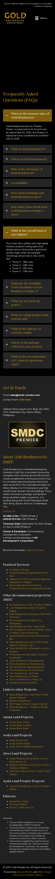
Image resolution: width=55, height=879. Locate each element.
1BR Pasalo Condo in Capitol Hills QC (28, 704)
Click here (25, 399)
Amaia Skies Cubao (19, 722)
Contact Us (9, 511)
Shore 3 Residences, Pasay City (25, 679)
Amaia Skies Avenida (20, 725)
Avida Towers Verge (19, 743)
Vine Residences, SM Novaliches (26, 670)
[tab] (27, 115)
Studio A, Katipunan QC (21, 807)
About (39, 875)
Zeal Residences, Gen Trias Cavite (27, 626)
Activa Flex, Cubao (19, 801)
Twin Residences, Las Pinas (23, 673)
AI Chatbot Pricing (19, 569)
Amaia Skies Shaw (18, 728)
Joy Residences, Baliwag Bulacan (26, 667)
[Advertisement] (27, 55)
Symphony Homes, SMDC (23, 682)
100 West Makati (18, 804)
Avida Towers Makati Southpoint (26, 746)
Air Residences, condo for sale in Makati (30, 604)
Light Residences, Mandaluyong (26, 660)
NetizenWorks (25, 872)
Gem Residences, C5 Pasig (23, 676)
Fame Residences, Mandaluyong (26, 664)
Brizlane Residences (20, 700)
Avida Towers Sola (18, 740)
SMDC (7, 599)
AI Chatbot (28, 875)
